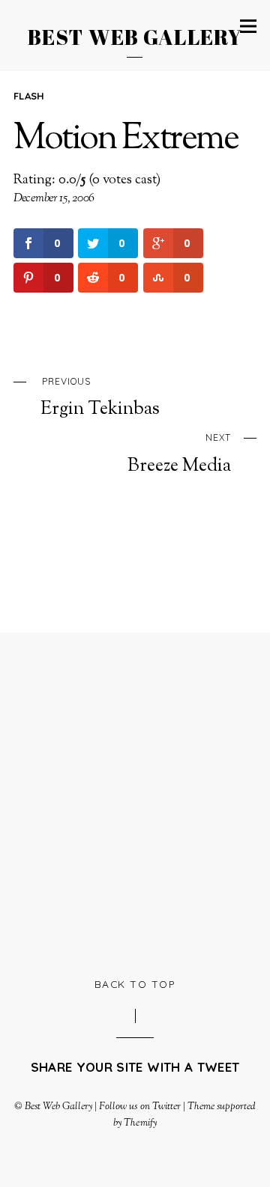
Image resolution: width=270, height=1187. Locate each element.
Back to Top (135, 983)
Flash (29, 96)
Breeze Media (179, 454)
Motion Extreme (126, 139)
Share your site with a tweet (135, 1067)
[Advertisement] (135, 802)
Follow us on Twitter (139, 1106)
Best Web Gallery (58, 1106)
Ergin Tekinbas (100, 398)
